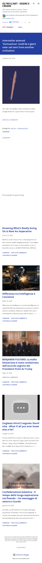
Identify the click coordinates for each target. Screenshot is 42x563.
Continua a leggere (9, 255)
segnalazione (22, 128)
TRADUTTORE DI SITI (8, 18)
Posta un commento (19, 253)
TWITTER (15, 22)
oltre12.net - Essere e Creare (15, 5)
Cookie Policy (21, 547)
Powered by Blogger (22, 555)
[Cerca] (34, 3)
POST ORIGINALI (7, 27)
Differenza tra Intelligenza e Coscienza (18, 295)
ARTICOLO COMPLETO (10, 120)
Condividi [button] (5, 132)
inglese (14, 128)
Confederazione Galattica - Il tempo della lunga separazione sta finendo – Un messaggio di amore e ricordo (20, 496)
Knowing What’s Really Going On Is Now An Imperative (19, 229)
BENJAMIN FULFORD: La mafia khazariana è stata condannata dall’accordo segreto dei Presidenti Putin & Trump (20, 364)
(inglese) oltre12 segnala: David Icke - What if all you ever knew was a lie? (20, 426)
